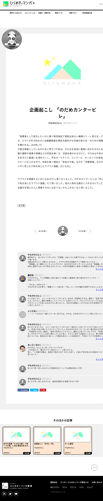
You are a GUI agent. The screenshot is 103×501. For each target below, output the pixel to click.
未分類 (21, 205)
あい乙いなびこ (35, 345)
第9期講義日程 (87, 13)
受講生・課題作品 (44, 13)
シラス (81, 487)
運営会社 (53, 482)
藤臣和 (31, 275)
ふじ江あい (33, 311)
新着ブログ (73, 13)
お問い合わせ (97, 482)
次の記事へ (82, 231)
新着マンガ (58, 13)
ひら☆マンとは (30, 13)
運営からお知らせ (16, 13)
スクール (73, 487)
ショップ (90, 487)
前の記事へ (43, 231)
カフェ (64, 487)
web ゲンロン (54, 487)
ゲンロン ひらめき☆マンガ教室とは (74, 482)
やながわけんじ (55, 123)
